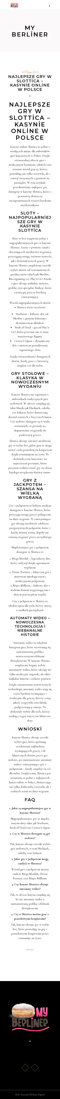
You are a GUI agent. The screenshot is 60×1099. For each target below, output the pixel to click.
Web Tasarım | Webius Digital (30, 1094)
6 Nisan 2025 (30, 72)
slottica (30, 949)
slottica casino (42, 472)
